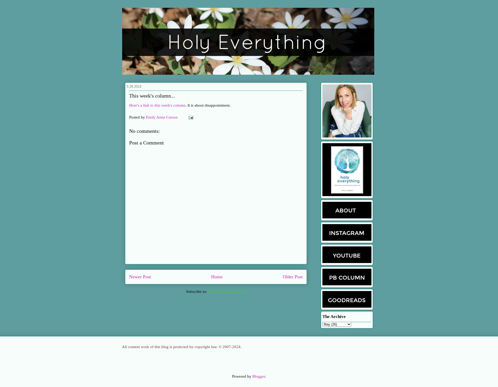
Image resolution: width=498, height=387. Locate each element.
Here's (134, 105)
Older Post (293, 276)
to (152, 105)
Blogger (258, 376)
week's (166, 105)
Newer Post (140, 276)
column (179, 105)
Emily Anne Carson (162, 117)
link (146, 105)
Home (217, 276)
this (157, 105)
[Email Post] (189, 117)
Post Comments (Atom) (227, 291)
